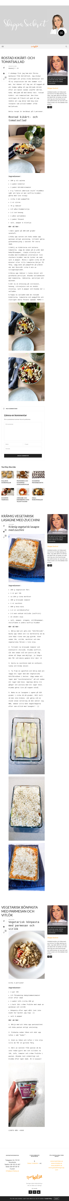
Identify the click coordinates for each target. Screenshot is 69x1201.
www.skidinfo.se (56, 1165)
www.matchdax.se (56, 1161)
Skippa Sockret (52, 88)
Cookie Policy (48, 1198)
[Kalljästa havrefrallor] (7, 474)
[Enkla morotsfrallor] (38, 492)
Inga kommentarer (11, 408)
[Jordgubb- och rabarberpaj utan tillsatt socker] (23, 492)
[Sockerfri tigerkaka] (7, 492)
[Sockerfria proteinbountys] (38, 474)
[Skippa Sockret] (34, 25)
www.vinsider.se (56, 1163)
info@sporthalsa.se (12, 1171)
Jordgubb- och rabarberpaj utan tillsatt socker (23, 499)
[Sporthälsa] (34, 46)
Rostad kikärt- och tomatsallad (18, 60)
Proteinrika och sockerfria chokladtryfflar (23, 482)
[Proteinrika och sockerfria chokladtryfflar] (23, 474)
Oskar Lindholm (32, 1163)
